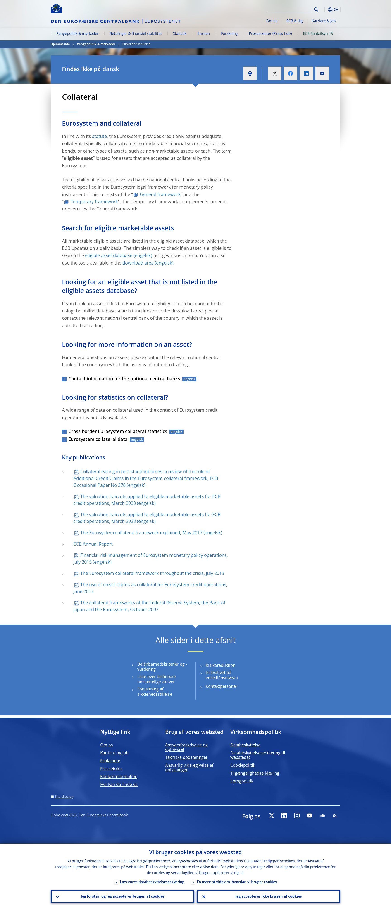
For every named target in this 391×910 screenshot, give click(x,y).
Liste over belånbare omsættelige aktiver (156, 679)
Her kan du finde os (119, 785)
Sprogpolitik (241, 781)
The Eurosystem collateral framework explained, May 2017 (141, 533)
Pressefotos (111, 769)
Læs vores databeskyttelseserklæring (152, 882)
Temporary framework (94, 202)
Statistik (179, 34)
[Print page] (250, 73)
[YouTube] (309, 815)
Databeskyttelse (245, 745)
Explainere (110, 761)
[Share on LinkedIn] (306, 73)
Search (316, 10)
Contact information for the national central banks (124, 379)
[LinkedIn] (284, 815)
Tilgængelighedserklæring (254, 773)
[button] (324, 9)
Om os (271, 21)
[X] (271, 815)
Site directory (64, 796)
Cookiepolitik (242, 765)
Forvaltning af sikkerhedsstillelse (154, 692)
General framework (160, 195)
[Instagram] (296, 815)
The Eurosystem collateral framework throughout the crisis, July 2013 (152, 574)
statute (99, 137)
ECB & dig (294, 21)
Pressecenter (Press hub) (270, 34)
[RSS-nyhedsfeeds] (334, 815)
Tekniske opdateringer (186, 758)
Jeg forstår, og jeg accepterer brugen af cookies (123, 896)
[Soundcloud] (322, 815)
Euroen (204, 34)
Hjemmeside (60, 44)
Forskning (229, 34)
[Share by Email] (322, 73)
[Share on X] (274, 73)
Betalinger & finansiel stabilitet (136, 34)
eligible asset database (108, 256)
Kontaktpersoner (221, 687)
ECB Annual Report (93, 544)
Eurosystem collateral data (98, 439)
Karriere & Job (324, 21)
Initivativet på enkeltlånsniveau (222, 675)
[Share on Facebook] (290, 73)
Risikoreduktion (220, 666)
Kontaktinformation (118, 777)
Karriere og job (114, 753)
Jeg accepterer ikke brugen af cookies (268, 896)
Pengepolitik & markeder (77, 34)
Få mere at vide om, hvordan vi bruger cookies (237, 882)
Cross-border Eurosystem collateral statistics (117, 432)
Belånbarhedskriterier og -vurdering (162, 667)
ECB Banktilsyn (315, 34)
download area (138, 263)
